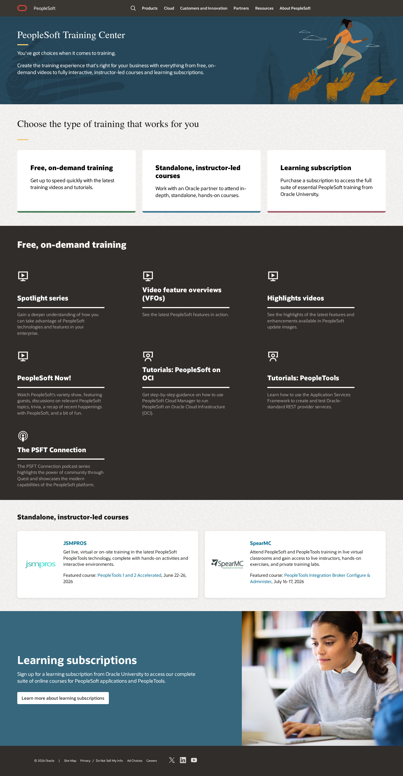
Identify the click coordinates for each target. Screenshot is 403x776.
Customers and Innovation (204, 8)
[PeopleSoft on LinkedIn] (183, 761)
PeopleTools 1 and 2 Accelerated (129, 575)
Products (150, 8)
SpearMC (260, 543)
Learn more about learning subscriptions (63, 698)
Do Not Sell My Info (109, 760)
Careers (151, 760)
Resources (264, 8)
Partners (241, 8)
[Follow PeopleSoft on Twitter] (172, 761)
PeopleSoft (44, 8)
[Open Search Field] (133, 8)
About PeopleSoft (295, 8)
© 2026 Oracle (44, 760)
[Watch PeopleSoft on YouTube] (194, 761)
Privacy (85, 760)
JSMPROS (75, 543)
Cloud (169, 8)
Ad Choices (134, 760)
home (22, 9)
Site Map (70, 760)
